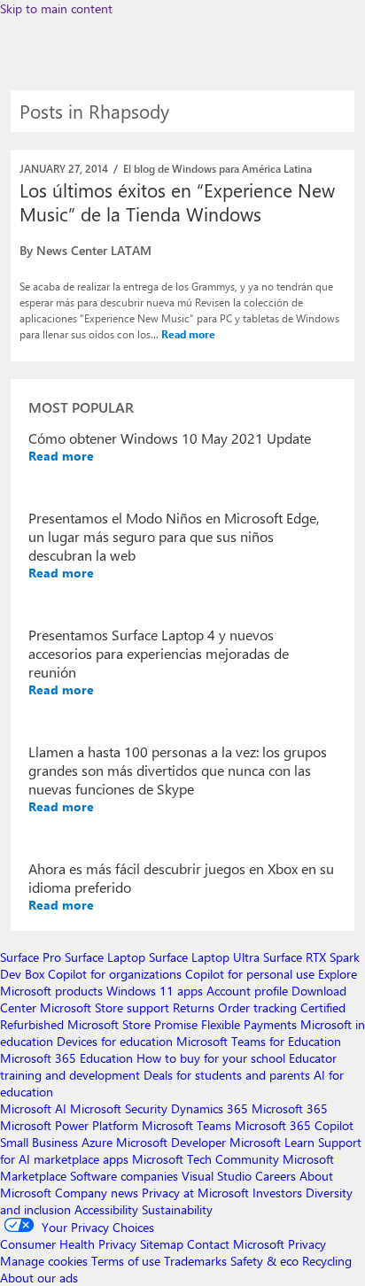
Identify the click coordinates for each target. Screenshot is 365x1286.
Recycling (327, 1260)
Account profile (247, 990)
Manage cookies (44, 1260)
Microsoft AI (33, 1108)
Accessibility (106, 1209)
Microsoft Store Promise (132, 1024)
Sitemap (161, 1244)
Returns (193, 1007)
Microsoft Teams (186, 1125)
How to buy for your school (210, 1058)
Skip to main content (56, 8)
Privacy (307, 1244)
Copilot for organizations (115, 973)
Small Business (39, 1142)
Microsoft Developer (171, 1142)
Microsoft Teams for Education (258, 1041)
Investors (277, 1192)
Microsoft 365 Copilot (294, 1125)
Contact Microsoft (235, 1244)
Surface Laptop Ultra (204, 957)
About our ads (39, 1277)
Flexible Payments (249, 1024)
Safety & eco (264, 1260)
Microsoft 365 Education (66, 1058)
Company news (96, 1192)
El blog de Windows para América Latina (217, 168)
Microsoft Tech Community (205, 1158)
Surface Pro (30, 957)
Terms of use (125, 1260)
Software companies (124, 1175)
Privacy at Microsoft (195, 1192)
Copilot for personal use (250, 973)
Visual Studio (217, 1175)
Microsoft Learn (272, 1142)
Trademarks (195, 1260)
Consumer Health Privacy (68, 1244)
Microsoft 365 (290, 1108)
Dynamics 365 (209, 1108)
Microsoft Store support (104, 1007)
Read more (188, 334)
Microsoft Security (118, 1108)
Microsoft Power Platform (69, 1125)
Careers (275, 1175)
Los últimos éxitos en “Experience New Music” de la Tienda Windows (177, 201)
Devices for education (115, 1041)
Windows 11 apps (154, 990)
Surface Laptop (105, 957)
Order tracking (257, 1007)
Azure (97, 1142)
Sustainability (177, 1209)
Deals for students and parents (227, 1074)
